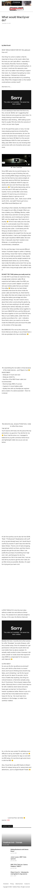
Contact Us (27, 884)
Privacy (12, 884)
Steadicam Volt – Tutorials (12, 842)
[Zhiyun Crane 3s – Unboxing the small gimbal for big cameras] (5, 874)
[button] (3, 9)
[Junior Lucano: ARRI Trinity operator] (5, 858)
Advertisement (19, 884)
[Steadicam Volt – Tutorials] (16, 838)
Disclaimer (6, 884)
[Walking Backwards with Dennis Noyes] (5, 851)
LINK (8, 820)
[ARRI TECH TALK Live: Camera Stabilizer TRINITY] (5, 866)
